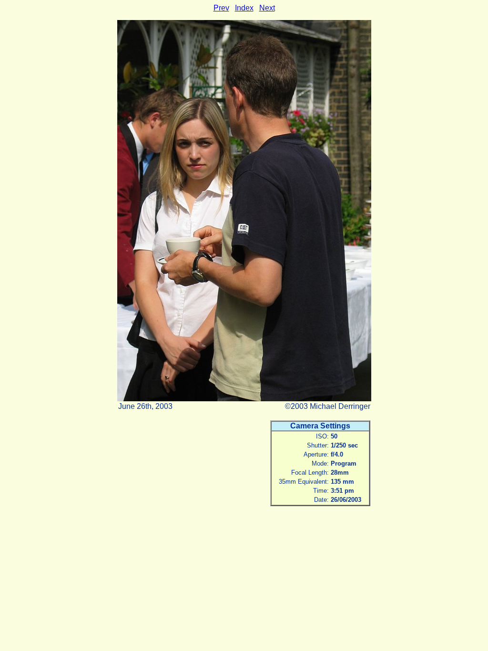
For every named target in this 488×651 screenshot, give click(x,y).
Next (267, 8)
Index (244, 8)
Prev (221, 8)
